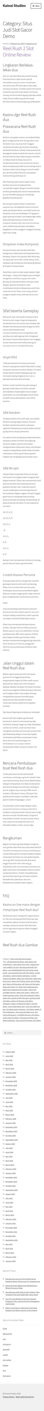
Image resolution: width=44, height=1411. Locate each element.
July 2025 (9, 1098)
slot (4, 1339)
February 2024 (11, 1169)
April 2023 (9, 1211)
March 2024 (10, 1165)
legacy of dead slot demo (21, 1004)
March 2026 (10, 1068)
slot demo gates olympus (16, 1009)
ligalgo (5, 1365)
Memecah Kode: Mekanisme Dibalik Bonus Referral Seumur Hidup (21, 1287)
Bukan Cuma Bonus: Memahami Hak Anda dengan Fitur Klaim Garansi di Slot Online (21, 1309)
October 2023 (11, 1186)
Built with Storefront (25, 1397)
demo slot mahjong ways (28, 987)
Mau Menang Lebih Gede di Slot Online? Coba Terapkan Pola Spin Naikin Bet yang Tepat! (22, 1293)
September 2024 (12, 1140)
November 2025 (11, 1085)
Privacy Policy (8, 1397)
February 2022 (11, 1257)
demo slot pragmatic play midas (15, 990)
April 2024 (9, 1161)
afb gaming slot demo (15, 962)
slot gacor (7, 1344)
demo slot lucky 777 (10, 987)
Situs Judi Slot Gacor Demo (20, 959)
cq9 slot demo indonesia (20, 976)
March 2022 (10, 1253)
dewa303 (6, 1349)
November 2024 (11, 1131)
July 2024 (9, 1148)
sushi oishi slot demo (11, 1018)
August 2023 (10, 1194)
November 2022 (11, 1232)
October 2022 (11, 1236)
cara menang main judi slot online (21, 973)
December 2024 (11, 1127)
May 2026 (9, 1060)
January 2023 (11, 1223)
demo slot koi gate (32, 984)
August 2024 (10, 1144)
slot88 (5, 1355)
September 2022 (12, 1240)
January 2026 (11, 1077)
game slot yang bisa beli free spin (16, 998)
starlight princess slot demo (28, 1015)
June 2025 (9, 1102)
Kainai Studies (14, 5)
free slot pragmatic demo (29, 995)
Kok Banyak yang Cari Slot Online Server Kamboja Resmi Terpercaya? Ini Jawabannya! (23, 1280)
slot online (7, 1360)
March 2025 (10, 1115)
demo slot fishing (18, 981)
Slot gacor (7, 1376)
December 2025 (11, 1081)
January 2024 (11, 1173)
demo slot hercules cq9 (15, 984)
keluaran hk (7, 1334)
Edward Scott (31, 44)
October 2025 (11, 1089)
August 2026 (10, 1052)
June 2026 (9, 1056)
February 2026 (11, 1073)
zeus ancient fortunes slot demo (28, 1020)
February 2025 (11, 1119)
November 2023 (11, 1181)
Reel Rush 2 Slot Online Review (18, 51)
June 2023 (9, 1202)
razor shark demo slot (16, 1006)
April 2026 (9, 1064)
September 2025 (12, 1094)
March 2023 (10, 1215)
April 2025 (9, 1110)
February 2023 (11, 1219)
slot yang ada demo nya (25, 1012)
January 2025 (11, 1123)
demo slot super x (23, 992)
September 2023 (12, 1190)
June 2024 (9, 1152)
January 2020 (11, 1261)
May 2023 (9, 1207)
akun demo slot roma (21, 964)
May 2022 (9, 1244)
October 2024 (11, 1135)
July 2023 (9, 1198)
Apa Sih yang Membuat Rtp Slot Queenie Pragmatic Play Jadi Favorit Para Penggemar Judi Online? (22, 1301)
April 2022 (9, 1248)
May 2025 (9, 1106)
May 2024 (9, 1156)
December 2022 (11, 1228)
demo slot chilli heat (25, 978)
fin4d (5, 1328)
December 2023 (11, 1177)
